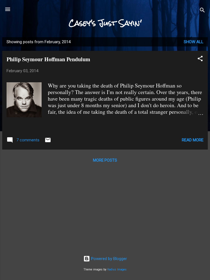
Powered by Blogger (108, 258)
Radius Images (117, 269)
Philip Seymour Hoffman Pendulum (48, 59)
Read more (192, 140)
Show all (193, 41)
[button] (200, 59)
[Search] (202, 11)
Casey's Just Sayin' (105, 23)
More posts (105, 160)
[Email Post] (48, 141)
